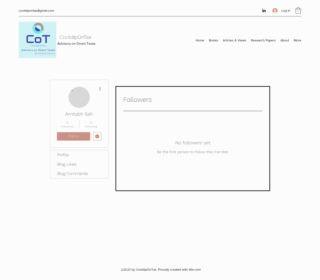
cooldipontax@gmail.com (36, 10)
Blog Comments (72, 173)
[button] (298, 10)
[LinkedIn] (264, 10)
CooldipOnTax (75, 37)
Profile (63, 154)
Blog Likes (66, 164)
